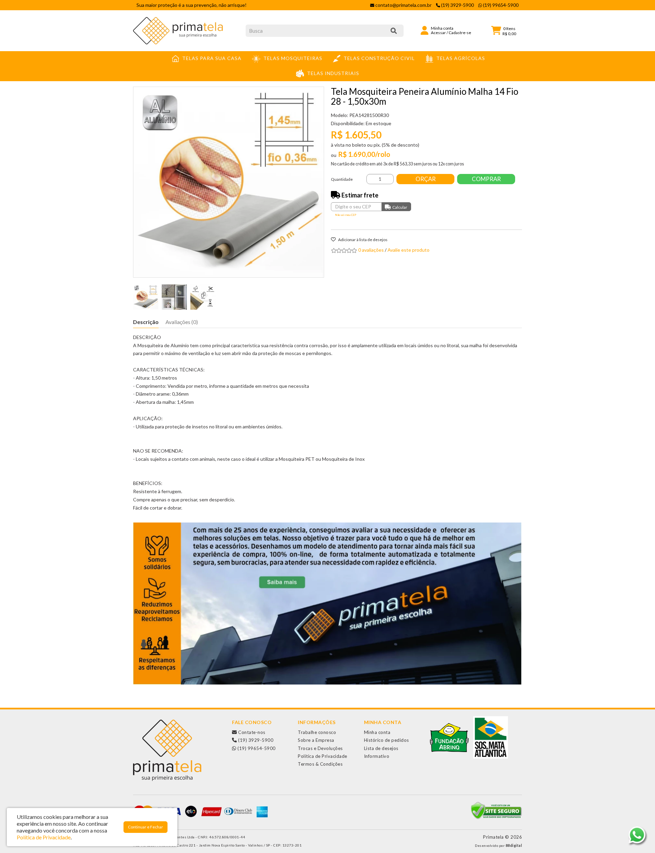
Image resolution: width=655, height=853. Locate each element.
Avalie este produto (409, 250)
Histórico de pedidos (386, 740)
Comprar (486, 178)
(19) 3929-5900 (255, 740)
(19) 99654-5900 (256, 748)
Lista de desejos (381, 748)
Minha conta (377, 732)
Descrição (146, 322)
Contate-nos (251, 732)
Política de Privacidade (322, 756)
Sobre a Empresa (316, 740)
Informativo (377, 756)
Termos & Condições (320, 764)
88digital (514, 845)
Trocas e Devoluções (320, 748)
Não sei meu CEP (345, 215)
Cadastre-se (460, 32)
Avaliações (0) (181, 322)
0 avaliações (371, 250)
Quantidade (342, 179)
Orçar (426, 178)
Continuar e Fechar (145, 826)
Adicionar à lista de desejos (362, 239)
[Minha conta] (424, 29)
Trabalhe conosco (317, 732)
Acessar (438, 32)
